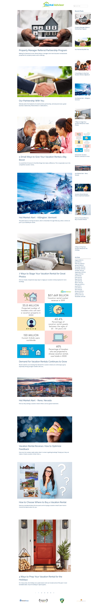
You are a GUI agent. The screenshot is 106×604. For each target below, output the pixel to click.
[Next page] (53, 592)
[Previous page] (35, 592)
